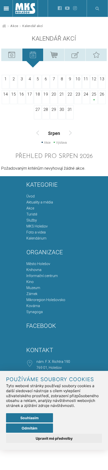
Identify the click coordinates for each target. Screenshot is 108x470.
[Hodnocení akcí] (96, 53)
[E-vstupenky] (53, 53)
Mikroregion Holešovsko (45, 300)
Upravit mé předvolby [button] (54, 438)
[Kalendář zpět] (37, 133)
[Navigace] (6, 8)
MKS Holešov (37, 226)
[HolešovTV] (67, 8)
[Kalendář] (32, 53)
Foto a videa (36, 232)
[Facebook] (60, 8)
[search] (97, 8)
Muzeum (33, 288)
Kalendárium (36, 238)
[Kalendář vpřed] (70, 133)
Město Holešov (38, 264)
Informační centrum (42, 276)
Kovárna (33, 306)
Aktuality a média (39, 202)
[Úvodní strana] (25, 12)
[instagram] (75, 8)
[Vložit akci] (75, 53)
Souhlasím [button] (29, 418)
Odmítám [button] (29, 428)
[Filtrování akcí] (11, 53)
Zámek (31, 294)
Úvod (30, 196)
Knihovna (33, 270)
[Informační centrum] (25, 30)
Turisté (31, 214)
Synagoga (34, 312)
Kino (30, 282)
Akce (14, 26)
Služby (31, 220)
